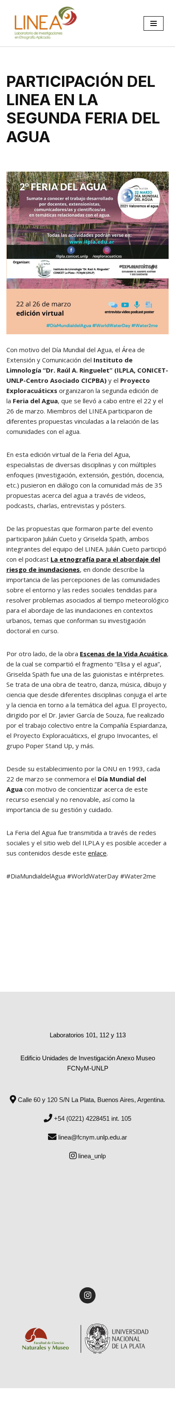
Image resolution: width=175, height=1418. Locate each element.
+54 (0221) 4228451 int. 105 (91, 1118)
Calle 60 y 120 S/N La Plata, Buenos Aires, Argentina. (90, 1099)
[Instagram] (87, 1295)
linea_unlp (91, 1156)
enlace (97, 853)
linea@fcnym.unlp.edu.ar (91, 1137)
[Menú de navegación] (154, 23)
